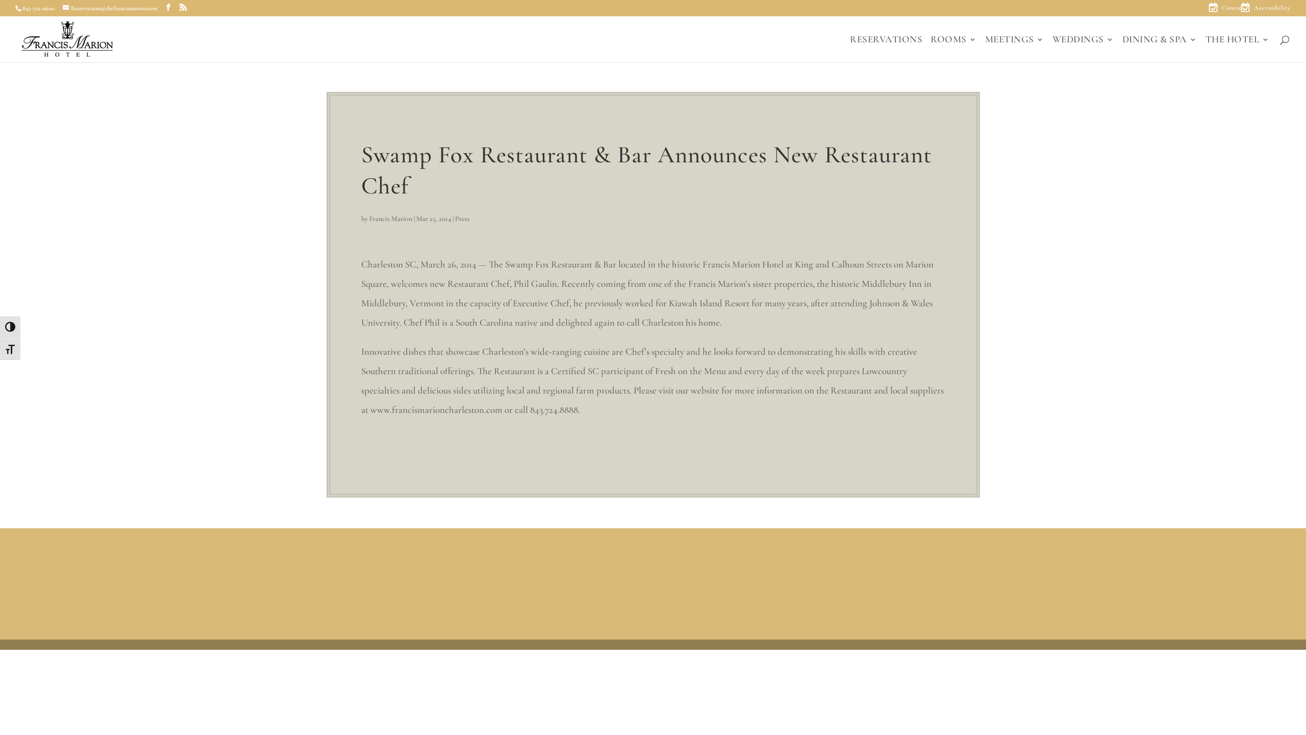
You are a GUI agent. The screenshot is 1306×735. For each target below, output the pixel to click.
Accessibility (1272, 8)
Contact (1233, 8)
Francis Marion (390, 218)
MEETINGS (1009, 40)
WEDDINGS (1078, 40)
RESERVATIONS (886, 40)
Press (462, 218)
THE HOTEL (1232, 40)
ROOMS (949, 40)
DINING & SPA (1154, 40)
